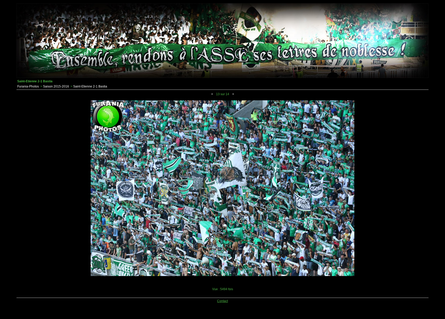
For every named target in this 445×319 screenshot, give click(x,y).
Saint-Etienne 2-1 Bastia (90, 86)
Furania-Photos (28, 86)
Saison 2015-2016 (56, 86)
